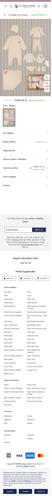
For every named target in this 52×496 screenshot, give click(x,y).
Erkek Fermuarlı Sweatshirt (13, 314)
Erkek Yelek (31, 330)
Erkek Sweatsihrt (9, 304)
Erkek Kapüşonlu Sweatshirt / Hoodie (36, 305)
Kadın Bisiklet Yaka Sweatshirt (33, 349)
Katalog (29, 421)
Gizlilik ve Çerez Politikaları (13, 387)
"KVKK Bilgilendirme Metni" (30, 243)
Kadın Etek (30, 338)
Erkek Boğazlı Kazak (34, 323)
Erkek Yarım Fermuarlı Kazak (36, 327)
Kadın (29, 290)
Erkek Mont (8, 330)
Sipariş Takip (31, 383)
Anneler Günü (32, 368)
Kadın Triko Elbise (33, 354)
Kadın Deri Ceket (33, 345)
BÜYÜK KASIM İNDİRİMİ (12, 368)
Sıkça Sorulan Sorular (34, 399)
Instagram (30, 433)
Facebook (7, 433)
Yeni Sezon (8, 290)
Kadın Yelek (8, 345)
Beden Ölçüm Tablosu (34, 396)
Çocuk (29, 294)
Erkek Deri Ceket (32, 334)
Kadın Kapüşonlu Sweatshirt (13, 348)
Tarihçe (29, 414)
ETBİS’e (26, 464)
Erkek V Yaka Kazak (10, 323)
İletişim (6, 383)
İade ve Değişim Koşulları (12, 396)
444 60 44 (25, 261)
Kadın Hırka (31, 358)
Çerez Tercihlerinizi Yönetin (36, 387)
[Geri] (5, 15)
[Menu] (6, 6)
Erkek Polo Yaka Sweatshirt (13, 310)
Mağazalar (7, 418)
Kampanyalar (8, 297)
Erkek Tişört (31, 297)
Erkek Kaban (8, 334)
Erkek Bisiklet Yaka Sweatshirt (37, 310)
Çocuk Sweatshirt (10, 361)
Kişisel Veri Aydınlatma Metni (14, 390)
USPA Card (31, 418)
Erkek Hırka (8, 320)
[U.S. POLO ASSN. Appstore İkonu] (9, 276)
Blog (5, 421)
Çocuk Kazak (31, 361)
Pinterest (30, 437)
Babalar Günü (9, 372)
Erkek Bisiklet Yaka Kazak (35, 320)
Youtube (7, 441)
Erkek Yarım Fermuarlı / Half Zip (37, 315)
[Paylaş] (47, 75)
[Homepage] (25, 6)
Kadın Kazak (8, 358)
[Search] (11, 6)
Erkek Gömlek (8, 301)
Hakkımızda (8, 414)
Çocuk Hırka (8, 365)
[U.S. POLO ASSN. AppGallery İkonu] (42, 276)
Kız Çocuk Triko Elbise (34, 365)
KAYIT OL (39, 228)
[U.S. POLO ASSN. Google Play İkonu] (26, 276)
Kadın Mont (8, 341)
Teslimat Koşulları (10, 399)
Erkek (6, 294)
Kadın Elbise (8, 338)
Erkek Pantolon (32, 301)
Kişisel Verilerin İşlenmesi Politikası (35, 391)
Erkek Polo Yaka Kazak (11, 327)
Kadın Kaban (31, 341)
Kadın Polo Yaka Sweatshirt (13, 354)
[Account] (39, 6)
